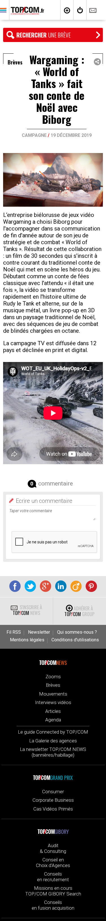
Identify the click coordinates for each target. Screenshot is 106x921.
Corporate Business (53, 800)
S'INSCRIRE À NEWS (27, 610)
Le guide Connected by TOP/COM (53, 732)
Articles (53, 711)
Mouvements (53, 694)
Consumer (53, 791)
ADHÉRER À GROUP (79, 611)
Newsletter (39, 632)
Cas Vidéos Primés (53, 809)
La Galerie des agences (53, 741)
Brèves (53, 685)
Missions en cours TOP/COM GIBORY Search (53, 891)
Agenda (53, 720)
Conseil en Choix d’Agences (53, 862)
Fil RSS (14, 632)
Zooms (53, 676)
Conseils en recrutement (53, 876)
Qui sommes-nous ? (77, 632)
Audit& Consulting (53, 848)
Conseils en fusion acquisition (53, 905)
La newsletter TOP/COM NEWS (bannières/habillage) (53, 752)
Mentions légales (27, 640)
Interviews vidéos (53, 702)
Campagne (34, 135)
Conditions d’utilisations (75, 640)
